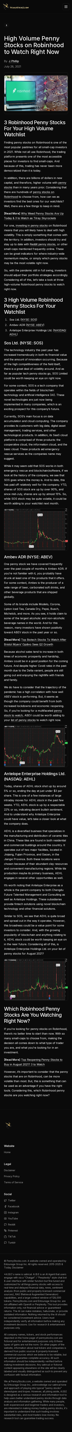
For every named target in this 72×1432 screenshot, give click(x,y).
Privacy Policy (12, 1176)
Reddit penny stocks (42, 244)
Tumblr (12, 1242)
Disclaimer (9, 1170)
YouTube (13, 1218)
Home (7, 1152)
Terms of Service (13, 1182)
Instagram (13, 1212)
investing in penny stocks (32, 225)
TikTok (12, 1236)
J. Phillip (14, 61)
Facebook (13, 1206)
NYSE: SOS (28, 319)
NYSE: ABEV (35, 325)
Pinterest (13, 1230)
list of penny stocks (23, 720)
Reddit (11, 1224)
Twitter (12, 1200)
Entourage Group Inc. (15, 1264)
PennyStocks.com (16, 1260)
